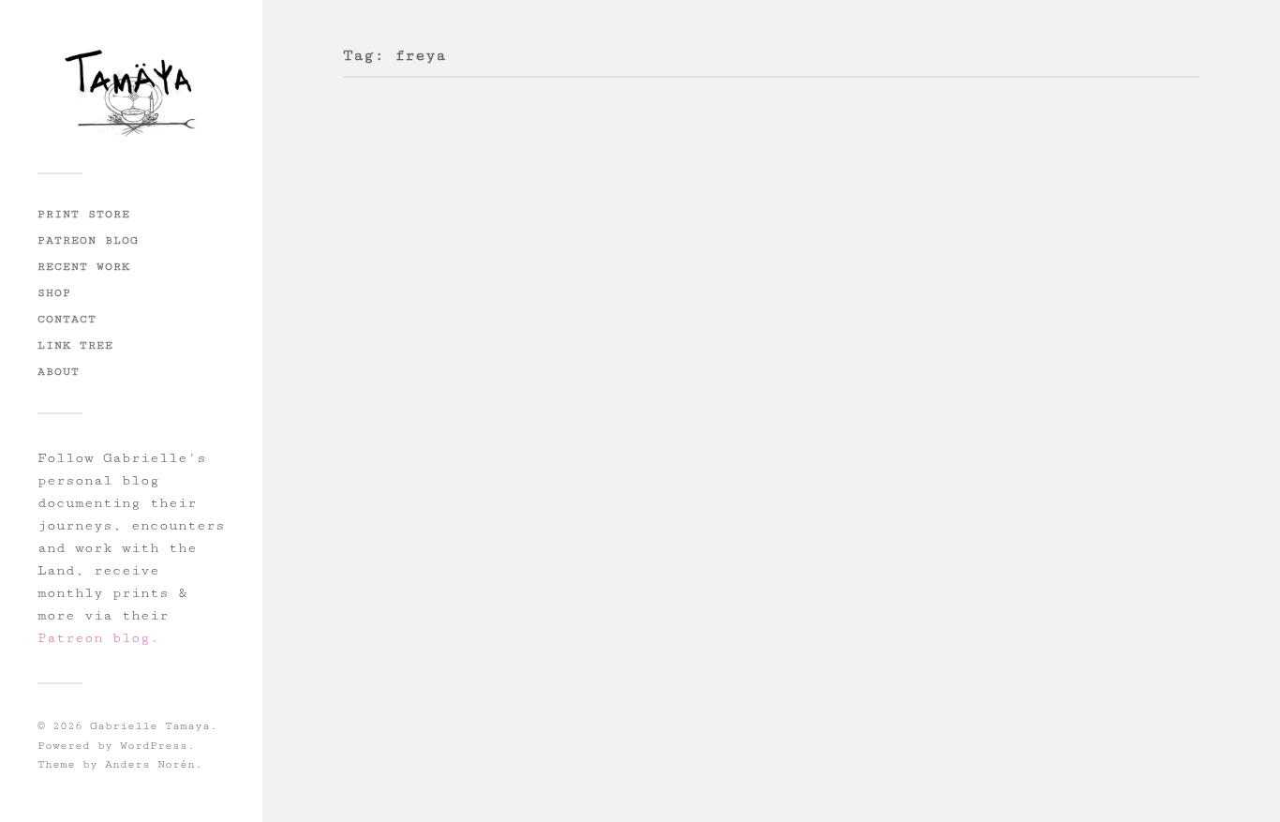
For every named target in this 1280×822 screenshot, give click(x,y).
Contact (67, 318)
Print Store (83, 213)
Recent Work (83, 266)
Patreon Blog (88, 240)
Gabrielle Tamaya (150, 726)
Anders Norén (150, 764)
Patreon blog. (98, 638)
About (58, 371)
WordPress (153, 746)
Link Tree (75, 344)
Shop (54, 292)
